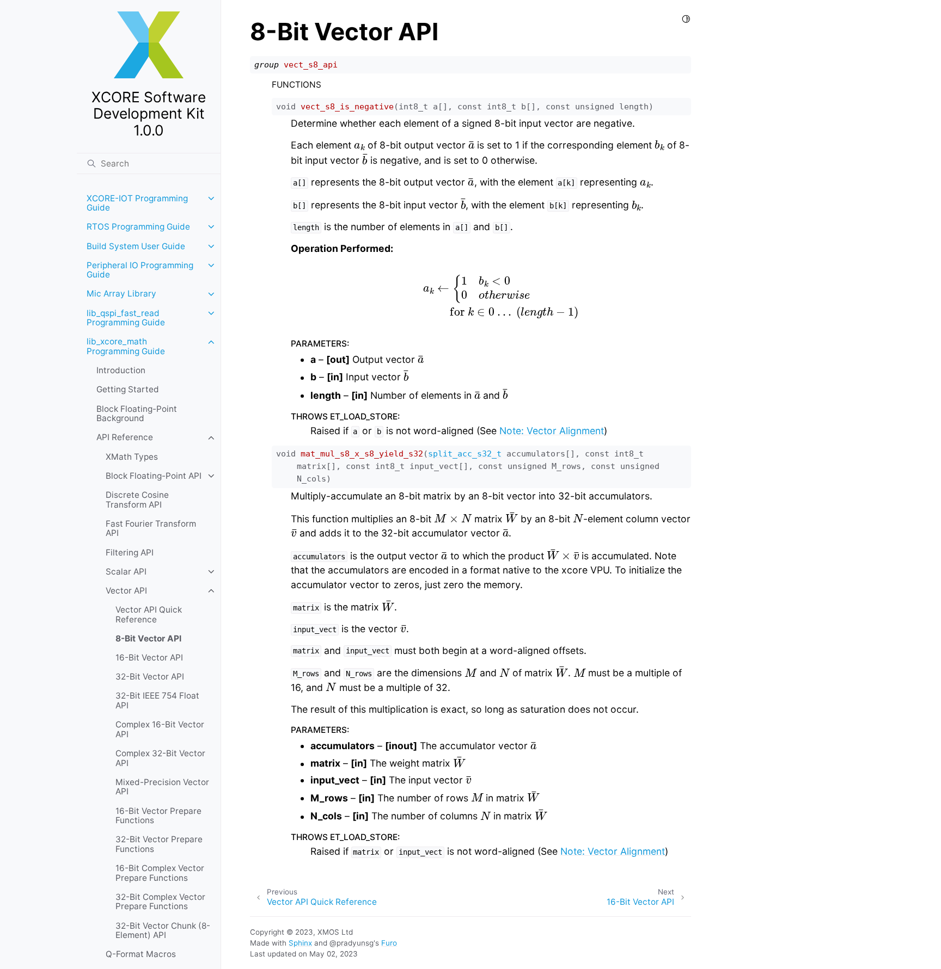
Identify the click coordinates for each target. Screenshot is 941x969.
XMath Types (132, 457)
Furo (389, 943)
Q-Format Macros (141, 954)
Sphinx (300, 943)
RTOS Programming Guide (138, 226)
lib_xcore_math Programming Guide (126, 347)
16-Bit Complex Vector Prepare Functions (159, 873)
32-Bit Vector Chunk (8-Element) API (162, 931)
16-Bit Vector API (149, 657)
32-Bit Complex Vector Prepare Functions (160, 902)
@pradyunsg (351, 943)
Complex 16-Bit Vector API (159, 729)
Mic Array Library (121, 294)
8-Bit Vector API (148, 638)
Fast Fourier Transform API (151, 529)
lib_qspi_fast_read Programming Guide (126, 318)
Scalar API (126, 571)
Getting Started (127, 390)
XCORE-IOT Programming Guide (137, 203)
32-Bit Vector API (149, 676)
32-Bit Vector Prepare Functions (159, 844)
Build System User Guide (136, 246)
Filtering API (130, 552)
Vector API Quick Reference (148, 614)
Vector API (126, 590)
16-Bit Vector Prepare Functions (158, 816)
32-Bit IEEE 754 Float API (157, 701)
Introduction (120, 370)
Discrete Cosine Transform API (137, 500)
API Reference (124, 438)
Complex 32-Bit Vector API (160, 758)
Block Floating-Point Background (136, 414)
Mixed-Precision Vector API (162, 787)
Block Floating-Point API (153, 476)
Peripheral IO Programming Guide (140, 270)
